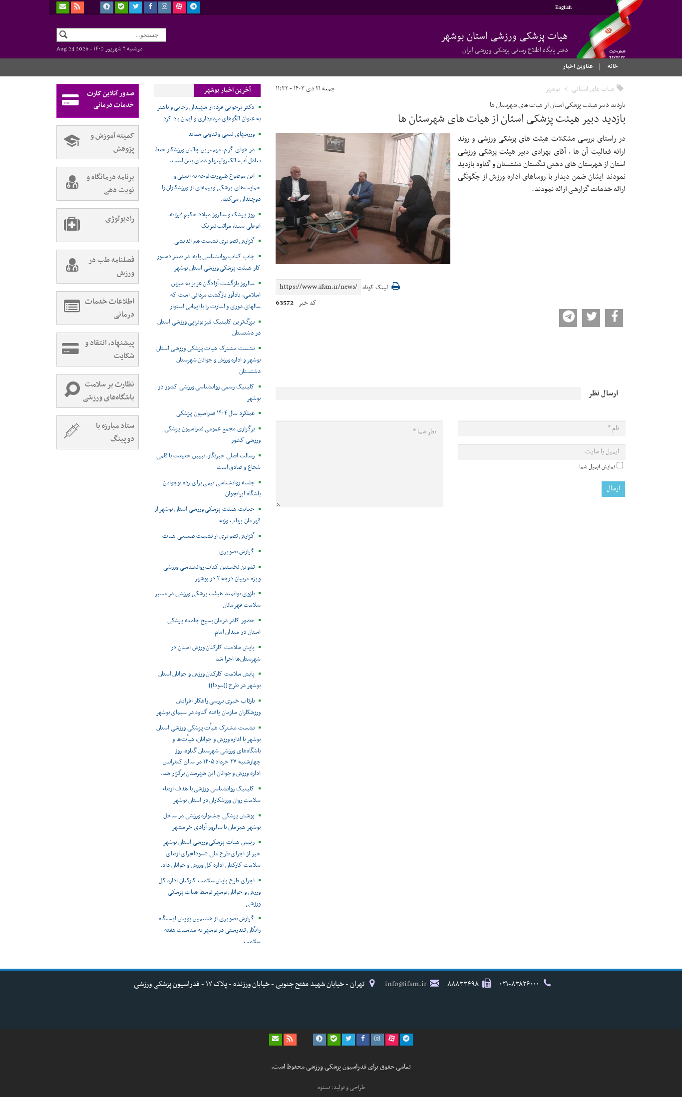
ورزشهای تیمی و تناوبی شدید (221, 134)
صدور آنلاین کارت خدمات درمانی (110, 99)
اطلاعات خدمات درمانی (109, 308)
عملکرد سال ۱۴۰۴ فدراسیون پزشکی (215, 413)
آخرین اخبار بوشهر (227, 90)
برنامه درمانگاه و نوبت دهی (110, 184)
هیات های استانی (593, 89)
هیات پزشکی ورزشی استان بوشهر (504, 42)
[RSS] (77, 7)
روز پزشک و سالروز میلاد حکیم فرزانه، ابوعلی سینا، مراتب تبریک (214, 220)
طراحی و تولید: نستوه (341, 1088)
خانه (613, 66)
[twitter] (135, 7)
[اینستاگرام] (164, 7)
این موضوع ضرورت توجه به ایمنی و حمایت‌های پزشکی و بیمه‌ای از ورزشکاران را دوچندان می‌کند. (211, 188)
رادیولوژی (119, 218)
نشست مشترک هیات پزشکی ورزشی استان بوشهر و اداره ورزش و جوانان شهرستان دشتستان (208, 360)
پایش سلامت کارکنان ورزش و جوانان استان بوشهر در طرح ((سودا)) (209, 680)
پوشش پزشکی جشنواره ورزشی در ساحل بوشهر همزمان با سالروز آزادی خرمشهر (212, 821)
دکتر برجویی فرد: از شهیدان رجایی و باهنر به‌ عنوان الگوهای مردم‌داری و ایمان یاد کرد (209, 113)
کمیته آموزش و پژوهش (112, 142)
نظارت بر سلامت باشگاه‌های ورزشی (108, 391)
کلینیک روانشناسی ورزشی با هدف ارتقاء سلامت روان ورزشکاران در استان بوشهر (211, 794)
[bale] (121, 7)
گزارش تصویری (237, 551)
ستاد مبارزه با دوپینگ (115, 432)
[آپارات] (179, 7)
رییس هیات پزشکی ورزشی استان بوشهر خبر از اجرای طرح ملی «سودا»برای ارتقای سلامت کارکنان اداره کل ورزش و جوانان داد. (210, 854)
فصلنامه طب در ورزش (111, 267)
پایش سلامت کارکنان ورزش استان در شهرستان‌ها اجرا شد (216, 653)
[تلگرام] (193, 7)
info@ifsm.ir (406, 984)
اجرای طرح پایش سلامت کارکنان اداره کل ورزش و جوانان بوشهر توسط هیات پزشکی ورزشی (210, 892)
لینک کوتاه (375, 288)
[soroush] (106, 7)
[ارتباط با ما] (62, 7)
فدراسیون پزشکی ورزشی (601, 38)
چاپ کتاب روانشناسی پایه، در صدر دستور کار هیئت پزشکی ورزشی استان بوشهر (209, 262)
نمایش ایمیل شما (597, 467)
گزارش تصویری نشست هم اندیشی (214, 241)
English (563, 7)
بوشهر (552, 89)
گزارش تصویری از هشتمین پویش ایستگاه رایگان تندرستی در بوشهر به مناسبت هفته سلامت (210, 930)
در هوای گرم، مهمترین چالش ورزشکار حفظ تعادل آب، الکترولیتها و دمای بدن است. (208, 155)
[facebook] (150, 7)
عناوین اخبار (578, 66)
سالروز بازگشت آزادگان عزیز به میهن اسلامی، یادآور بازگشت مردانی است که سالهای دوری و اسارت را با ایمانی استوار (215, 295)
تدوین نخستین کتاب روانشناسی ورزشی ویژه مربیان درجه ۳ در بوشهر (212, 573)
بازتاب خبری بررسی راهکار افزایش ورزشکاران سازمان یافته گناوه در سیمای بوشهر (208, 707)
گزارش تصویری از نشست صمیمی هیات (208, 536)
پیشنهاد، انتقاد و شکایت (109, 350)
